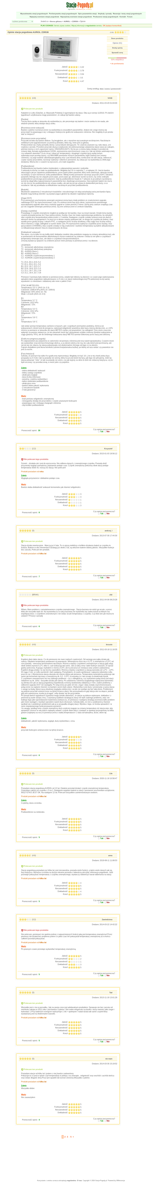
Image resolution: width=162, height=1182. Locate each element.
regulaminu (71, 1180)
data (101, 89)
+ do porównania (117, 64)
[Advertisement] (67, 1158)
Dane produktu (117, 38)
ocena (107, 89)
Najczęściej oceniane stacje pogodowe (76, 17)
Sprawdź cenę (117, 53)
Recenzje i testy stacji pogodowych (127, 14)
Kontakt (123, 17)
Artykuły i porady (105, 14)
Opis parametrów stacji (87, 14)
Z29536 (75, 21)
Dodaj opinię (117, 48)
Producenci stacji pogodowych (105, 17)
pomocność (116, 89)
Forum (129, 17)
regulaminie (91, 26)
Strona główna (56, 21)
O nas (79, 1180)
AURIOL (67, 21)
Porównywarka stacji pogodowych (63, 14)
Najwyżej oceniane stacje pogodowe (44, 17)
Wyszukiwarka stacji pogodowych (34, 14)
